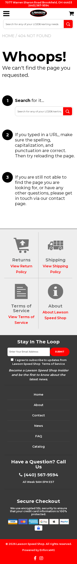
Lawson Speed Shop (30, 544)
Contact (38, 415)
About (38, 405)
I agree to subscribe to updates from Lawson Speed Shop (39, 361)
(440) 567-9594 (41, 474)
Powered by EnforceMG (38, 550)
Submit (59, 351)
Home (8, 36)
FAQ (38, 436)
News (38, 426)
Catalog (38, 446)
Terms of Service (53, 363)
